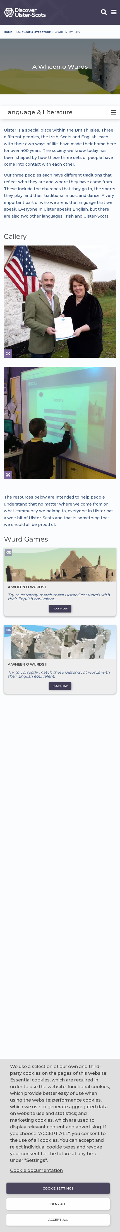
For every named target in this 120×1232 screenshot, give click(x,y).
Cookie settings (58, 1188)
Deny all (58, 1204)
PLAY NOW (60, 608)
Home (8, 32)
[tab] (60, 112)
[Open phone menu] (114, 12)
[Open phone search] (104, 12)
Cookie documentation (36, 1170)
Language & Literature (33, 32)
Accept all (58, 1220)
